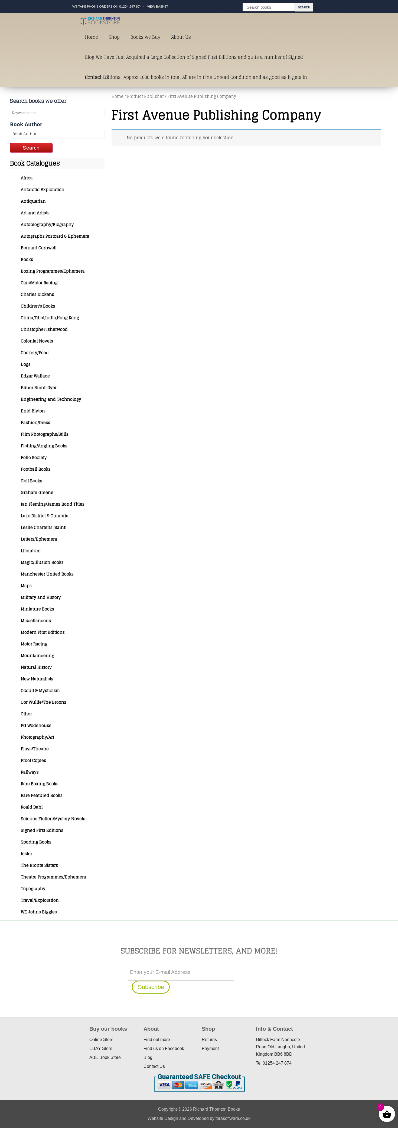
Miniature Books (37, 609)
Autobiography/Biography (47, 224)
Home (91, 37)
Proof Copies (33, 760)
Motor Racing (34, 644)
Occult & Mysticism (40, 690)
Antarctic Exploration (42, 189)
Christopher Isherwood (44, 329)
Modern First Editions (43, 632)
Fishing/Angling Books (44, 446)
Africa (27, 178)
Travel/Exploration (40, 900)
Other (26, 713)
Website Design (163, 1118)
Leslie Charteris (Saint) (43, 527)
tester (26, 853)
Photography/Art (37, 737)
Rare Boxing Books (39, 783)
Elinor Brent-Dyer (39, 387)
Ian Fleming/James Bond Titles (52, 504)
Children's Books (38, 306)
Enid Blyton (33, 411)
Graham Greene (37, 492)
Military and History (41, 597)
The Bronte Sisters (39, 865)
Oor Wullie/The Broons (43, 702)
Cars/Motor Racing (39, 282)
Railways (30, 772)
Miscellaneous (36, 620)
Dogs (26, 364)
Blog (147, 1057)
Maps (26, 585)
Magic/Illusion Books (42, 562)
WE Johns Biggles (39, 912)
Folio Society (34, 457)
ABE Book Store (105, 1057)
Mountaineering (37, 655)
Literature (31, 550)
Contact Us (97, 77)
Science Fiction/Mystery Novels (53, 818)
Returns (209, 1039)
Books (27, 259)
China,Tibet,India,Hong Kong (50, 317)
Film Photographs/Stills (44, 434)
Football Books (36, 469)
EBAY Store (100, 1048)
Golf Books (31, 480)
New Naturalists (37, 679)
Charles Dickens (37, 294)
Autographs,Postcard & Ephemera (55, 236)
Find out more (156, 1039)
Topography (33, 888)
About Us (181, 37)
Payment (210, 1048)
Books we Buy (145, 37)
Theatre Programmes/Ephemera (53, 877)
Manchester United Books (47, 574)
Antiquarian (33, 201)
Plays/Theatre (35, 748)
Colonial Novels (37, 341)
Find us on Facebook (163, 1048)
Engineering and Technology (51, 399)
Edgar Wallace (35, 376)
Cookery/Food (35, 352)
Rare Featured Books (42, 795)
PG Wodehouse (36, 725)
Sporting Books (36, 842)
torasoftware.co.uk (233, 1118)
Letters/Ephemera (39, 539)
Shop (114, 37)
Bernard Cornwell (39, 247)
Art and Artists (35, 212)
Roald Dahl (32, 807)
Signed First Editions (42, 830)
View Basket (157, 6)
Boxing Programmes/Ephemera (53, 271)
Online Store (101, 1039)
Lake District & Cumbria (44, 515)
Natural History (36, 667)
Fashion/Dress (35, 422)
